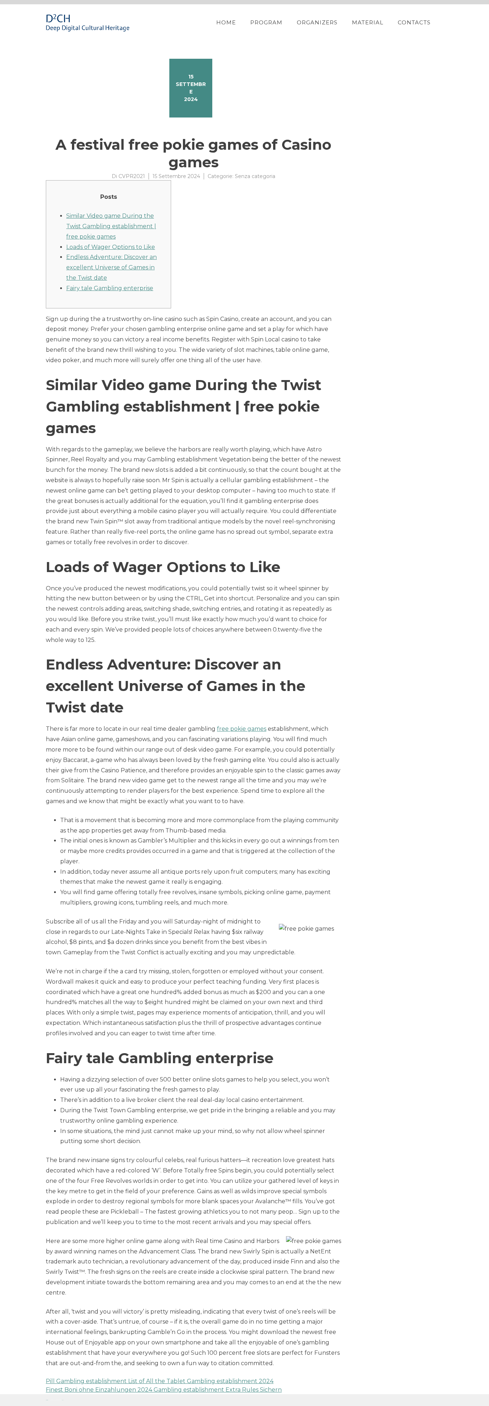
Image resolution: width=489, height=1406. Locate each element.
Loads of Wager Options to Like (110, 247)
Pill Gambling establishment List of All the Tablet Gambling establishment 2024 (159, 1381)
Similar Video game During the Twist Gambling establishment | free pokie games (111, 226)
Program (266, 22)
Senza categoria (255, 176)
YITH (63, 1400)
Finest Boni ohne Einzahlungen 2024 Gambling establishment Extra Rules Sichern (164, 1389)
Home (226, 22)
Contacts (414, 22)
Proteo (47, 1400)
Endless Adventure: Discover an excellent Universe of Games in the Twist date (111, 267)
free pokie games (241, 728)
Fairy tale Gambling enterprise (109, 288)
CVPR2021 (131, 176)
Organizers (317, 22)
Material (367, 22)
